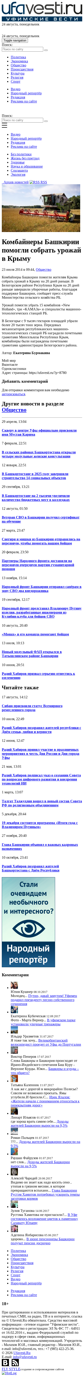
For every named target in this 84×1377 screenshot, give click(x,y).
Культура (17, 73)
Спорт (15, 81)
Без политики (21, 154)
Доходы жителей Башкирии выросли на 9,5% (40, 1123)
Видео (15, 89)
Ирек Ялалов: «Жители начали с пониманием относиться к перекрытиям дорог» (45, 1101)
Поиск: (7, 45)
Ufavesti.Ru (21, 1353)
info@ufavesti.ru (25, 1357)
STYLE (11, 1369)
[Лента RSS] (15, 1365)
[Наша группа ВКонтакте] (6, 1365)
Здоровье (18, 162)
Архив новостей (15, 182)
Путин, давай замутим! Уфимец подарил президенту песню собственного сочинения (44, 1000)
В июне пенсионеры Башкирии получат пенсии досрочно (43, 1241)
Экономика (19, 61)
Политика (18, 57)
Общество (18, 65)
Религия (17, 77)
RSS (43, 182)
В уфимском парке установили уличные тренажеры (43, 1022)
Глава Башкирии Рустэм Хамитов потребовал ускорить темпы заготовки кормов (45, 1194)
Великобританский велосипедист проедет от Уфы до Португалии (46, 1042)
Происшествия (22, 69)
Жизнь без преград (25, 158)
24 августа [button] (10, 24)
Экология (18, 174)
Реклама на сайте (24, 101)
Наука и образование (27, 166)
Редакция (18, 97)
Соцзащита (19, 170)
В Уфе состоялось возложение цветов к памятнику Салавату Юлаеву (44, 1219)
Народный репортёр (26, 93)
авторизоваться (13, 394)
